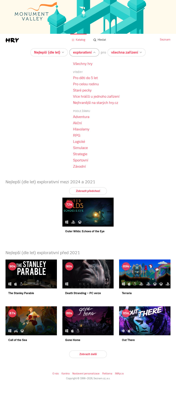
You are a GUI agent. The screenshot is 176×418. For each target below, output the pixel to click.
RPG (76, 135)
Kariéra (66, 373)
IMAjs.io (119, 373)
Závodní (79, 166)
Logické (79, 142)
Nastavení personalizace (86, 373)
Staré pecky (82, 90)
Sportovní (80, 160)
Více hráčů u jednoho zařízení (96, 96)
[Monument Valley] (88, 28)
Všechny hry (82, 64)
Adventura (81, 117)
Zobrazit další (88, 354)
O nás (55, 373)
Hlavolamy (81, 129)
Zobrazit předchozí (88, 191)
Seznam (165, 39)
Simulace (80, 148)
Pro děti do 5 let (85, 78)
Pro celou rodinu (86, 84)
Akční (77, 123)
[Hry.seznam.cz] (12, 40)
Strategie (80, 154)
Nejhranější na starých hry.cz (95, 103)
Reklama (107, 373)
